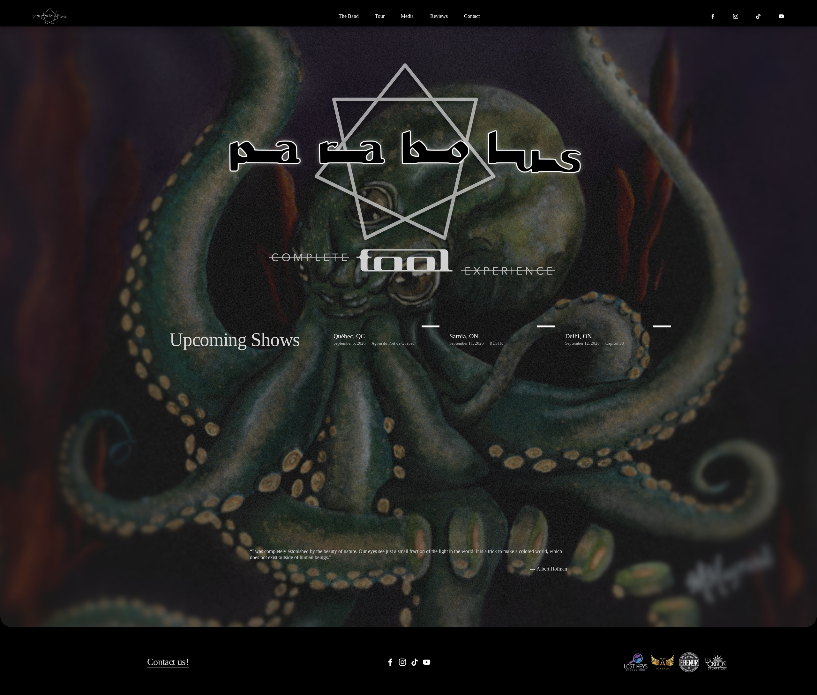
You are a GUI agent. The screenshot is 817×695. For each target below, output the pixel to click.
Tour (380, 16)
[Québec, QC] (388, 324)
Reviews (439, 16)
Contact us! (168, 661)
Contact (472, 16)
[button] (663, 315)
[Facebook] (713, 16)
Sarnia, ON (463, 336)
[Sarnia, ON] (503, 324)
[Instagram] (735, 16)
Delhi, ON (578, 336)
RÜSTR (496, 343)
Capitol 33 (614, 343)
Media (407, 16)
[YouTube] (781, 16)
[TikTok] (758, 16)
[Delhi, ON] (619, 324)
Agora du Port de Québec (393, 343)
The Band (349, 16)
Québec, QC (349, 336)
